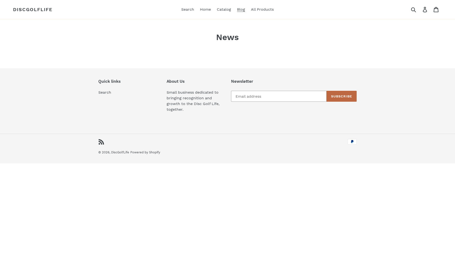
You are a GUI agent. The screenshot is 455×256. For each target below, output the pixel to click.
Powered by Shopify (145, 152)
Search (104, 92)
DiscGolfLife (33, 9)
